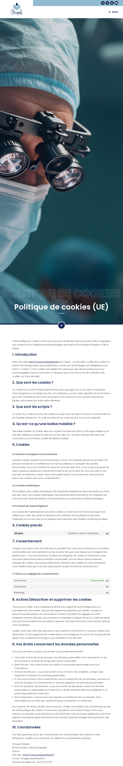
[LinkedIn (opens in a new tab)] (112, 3)
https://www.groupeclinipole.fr (44, 361)
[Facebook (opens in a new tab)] (103, 3)
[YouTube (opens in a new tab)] (116, 3)
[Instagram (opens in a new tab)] (107, 3)
